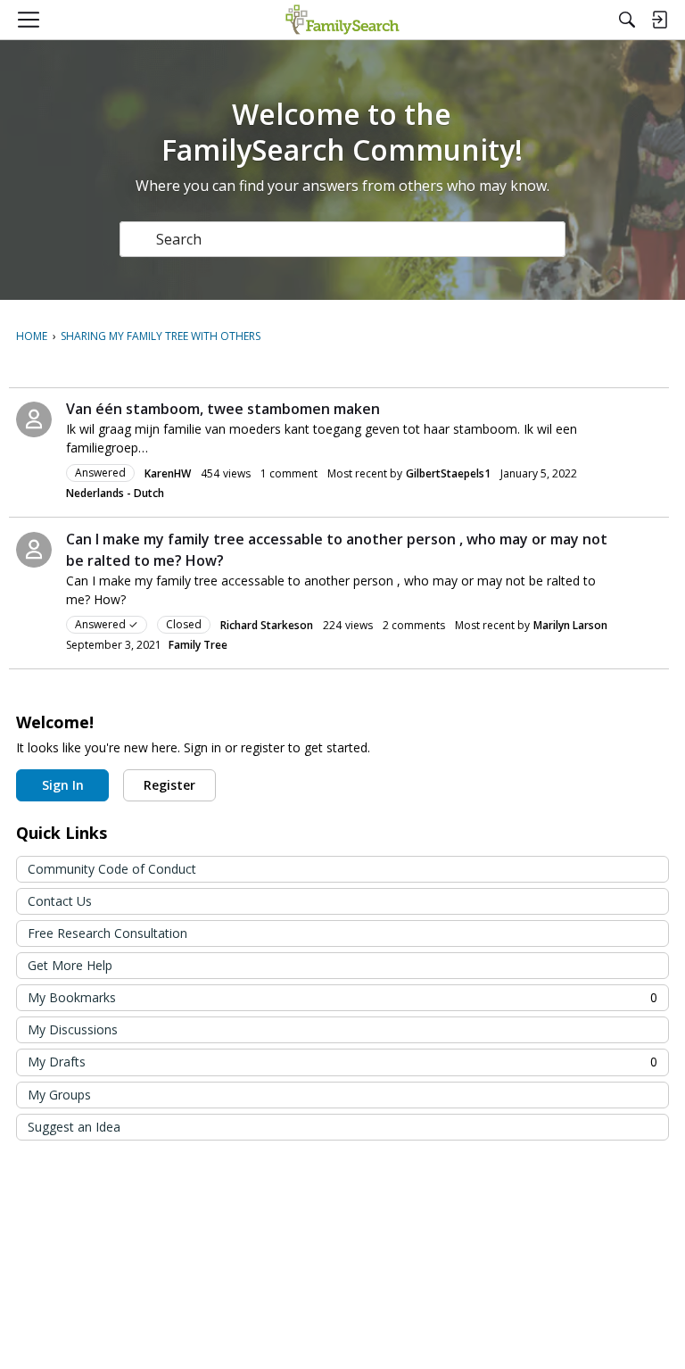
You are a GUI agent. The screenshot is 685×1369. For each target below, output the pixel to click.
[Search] (627, 19)
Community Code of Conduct (112, 868)
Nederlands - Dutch (115, 493)
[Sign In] (659, 19)
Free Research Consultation (107, 933)
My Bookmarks (342, 997)
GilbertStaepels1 (448, 473)
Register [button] (169, 784)
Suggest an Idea (74, 1126)
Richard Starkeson (266, 625)
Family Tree (198, 644)
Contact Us (60, 900)
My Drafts (342, 1061)
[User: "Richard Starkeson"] (34, 550)
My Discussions (73, 1029)
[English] (342, 19)
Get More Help (70, 965)
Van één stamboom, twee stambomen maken (223, 409)
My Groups (59, 1094)
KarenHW (167, 473)
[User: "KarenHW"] (34, 419)
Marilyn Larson (570, 625)
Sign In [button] (63, 784)
